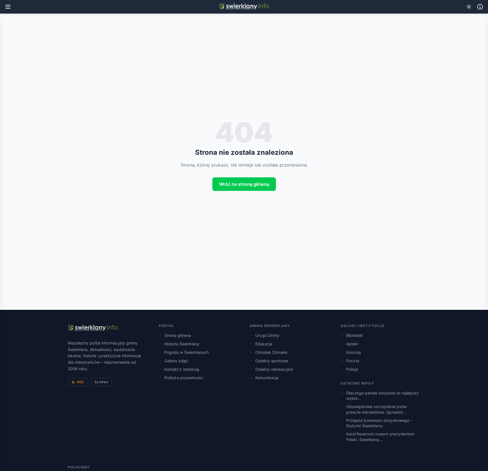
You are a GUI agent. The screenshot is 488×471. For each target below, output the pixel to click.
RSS (80, 382)
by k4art (101, 382)
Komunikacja (266, 377)
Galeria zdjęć (176, 360)
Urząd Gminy (267, 335)
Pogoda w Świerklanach (186, 352)
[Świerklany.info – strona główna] (93, 328)
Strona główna (177, 335)
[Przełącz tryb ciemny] (468, 6)
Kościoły (353, 352)
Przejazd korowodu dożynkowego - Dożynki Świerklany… (379, 423)
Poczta (352, 360)
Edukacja (263, 343)
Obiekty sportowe (271, 360)
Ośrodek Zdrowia (271, 352)
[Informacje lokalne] (480, 6)
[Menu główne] (8, 6)
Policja (352, 369)
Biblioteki (354, 335)
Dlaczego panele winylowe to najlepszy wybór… (382, 396)
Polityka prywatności (183, 377)
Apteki (352, 343)
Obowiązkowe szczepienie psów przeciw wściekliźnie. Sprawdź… (376, 409)
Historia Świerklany (181, 343)
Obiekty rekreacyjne (274, 369)
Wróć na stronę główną (244, 184)
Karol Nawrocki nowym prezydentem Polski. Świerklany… (380, 436)
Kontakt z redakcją (181, 369)
